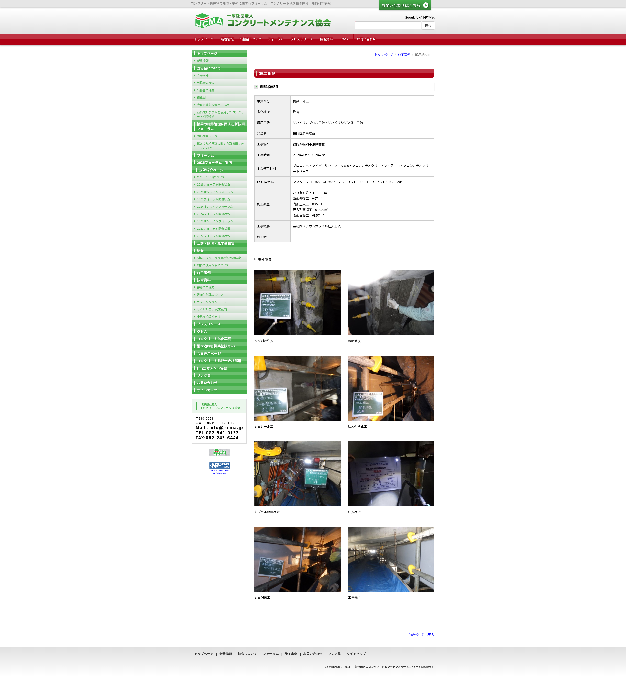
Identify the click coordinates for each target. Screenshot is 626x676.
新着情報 (227, 39)
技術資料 (326, 39)
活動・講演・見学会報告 (216, 243)
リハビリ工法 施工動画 (212, 309)
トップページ (203, 39)
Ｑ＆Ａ (202, 331)
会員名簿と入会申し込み (213, 105)
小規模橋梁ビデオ (208, 316)
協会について (247, 653)
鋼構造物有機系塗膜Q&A (216, 346)
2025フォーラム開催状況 (213, 199)
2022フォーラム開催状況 (213, 236)
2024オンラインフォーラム (215, 206)
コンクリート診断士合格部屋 (219, 360)
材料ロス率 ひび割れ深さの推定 (219, 258)
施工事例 (404, 54)
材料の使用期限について (213, 265)
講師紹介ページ (207, 136)
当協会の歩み (205, 82)
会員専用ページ (209, 353)
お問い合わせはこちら (401, 5)
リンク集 (204, 375)
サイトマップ (207, 390)
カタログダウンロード (211, 302)
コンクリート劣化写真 (214, 338)
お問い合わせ (366, 39)
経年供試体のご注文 (210, 294)
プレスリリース (302, 39)
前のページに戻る (421, 634)
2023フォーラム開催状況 (213, 228)
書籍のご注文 (205, 287)
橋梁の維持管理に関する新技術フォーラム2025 (220, 145)
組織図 (201, 97)
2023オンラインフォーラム (215, 221)
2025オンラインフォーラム (215, 192)
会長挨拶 (203, 75)
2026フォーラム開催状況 (213, 184)
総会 (200, 250)
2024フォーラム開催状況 (213, 214)
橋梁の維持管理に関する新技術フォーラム (221, 126)
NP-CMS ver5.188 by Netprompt (220, 471)
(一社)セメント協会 (212, 368)
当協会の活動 (205, 90)
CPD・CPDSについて (211, 177)
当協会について (251, 39)
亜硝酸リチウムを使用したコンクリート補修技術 (220, 114)
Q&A (345, 39)
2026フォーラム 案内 (214, 162)
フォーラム (276, 39)
